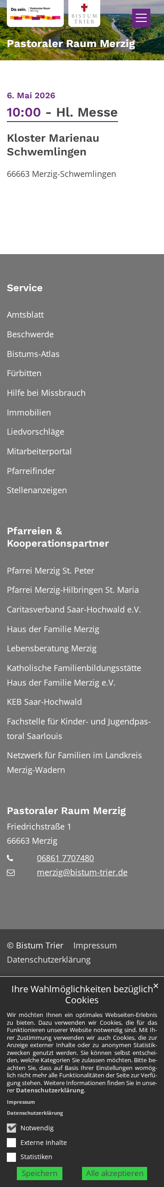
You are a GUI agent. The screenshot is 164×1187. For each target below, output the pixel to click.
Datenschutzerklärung (50, 1090)
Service (25, 287)
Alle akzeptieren (115, 1173)
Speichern (39, 1173)
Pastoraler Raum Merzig (66, 810)
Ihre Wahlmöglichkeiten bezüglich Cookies (82, 995)
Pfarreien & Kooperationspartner (58, 537)
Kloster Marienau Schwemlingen (53, 144)
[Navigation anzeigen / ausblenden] (141, 18)
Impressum (21, 1101)
